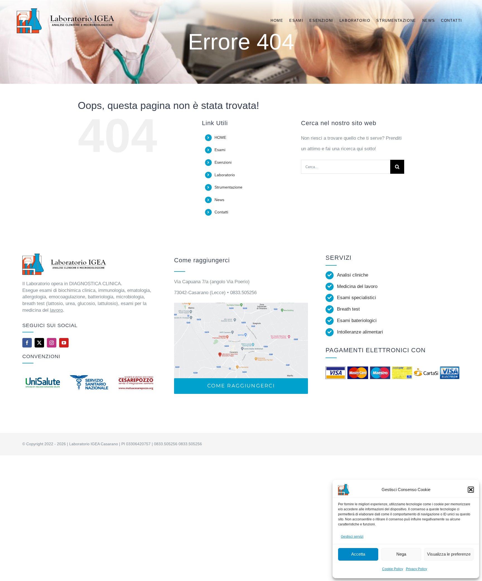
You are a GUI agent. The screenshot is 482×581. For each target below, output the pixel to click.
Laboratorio (225, 175)
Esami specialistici (356, 297)
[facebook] (27, 342)
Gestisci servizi (352, 537)
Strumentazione (228, 187)
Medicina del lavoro (357, 286)
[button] (471, 489)
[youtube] (64, 342)
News (219, 199)
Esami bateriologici (357, 320)
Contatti (221, 212)
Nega (401, 554)
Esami (220, 149)
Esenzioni (223, 162)
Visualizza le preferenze (449, 554)
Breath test (348, 309)
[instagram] (51, 342)
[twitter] (39, 342)
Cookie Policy (392, 569)
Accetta (358, 554)
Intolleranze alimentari (360, 332)
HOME (220, 137)
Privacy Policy (416, 569)
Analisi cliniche (352, 275)
